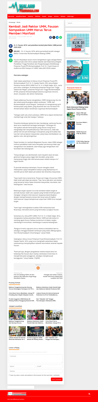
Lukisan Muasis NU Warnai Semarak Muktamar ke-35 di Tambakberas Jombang (47, 294)
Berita (10, 38)
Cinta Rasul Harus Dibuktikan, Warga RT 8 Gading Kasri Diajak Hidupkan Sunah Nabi (21, 294)
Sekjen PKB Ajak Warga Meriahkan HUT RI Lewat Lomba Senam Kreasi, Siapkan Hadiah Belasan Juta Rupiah (82, 113)
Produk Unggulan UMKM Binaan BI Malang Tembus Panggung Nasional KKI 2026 (21, 300)
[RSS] (38, 267)
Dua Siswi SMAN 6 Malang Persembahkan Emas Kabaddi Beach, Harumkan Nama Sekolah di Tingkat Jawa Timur (82, 123)
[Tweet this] (53, 37)
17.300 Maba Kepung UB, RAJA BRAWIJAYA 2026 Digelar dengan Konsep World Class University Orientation (82, 142)
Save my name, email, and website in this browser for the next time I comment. (35, 375)
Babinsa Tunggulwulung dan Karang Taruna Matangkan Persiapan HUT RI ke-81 (22, 288)
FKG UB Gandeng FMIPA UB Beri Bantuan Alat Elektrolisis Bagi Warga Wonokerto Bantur (25, 275)
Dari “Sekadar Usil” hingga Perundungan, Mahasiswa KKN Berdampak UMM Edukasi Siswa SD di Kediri (48, 300)
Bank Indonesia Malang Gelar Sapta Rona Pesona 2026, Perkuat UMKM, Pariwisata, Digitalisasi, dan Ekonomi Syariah (77, 108)
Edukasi (14, 38)
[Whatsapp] (60, 37)
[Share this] (50, 37)
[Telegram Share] (57, 37)
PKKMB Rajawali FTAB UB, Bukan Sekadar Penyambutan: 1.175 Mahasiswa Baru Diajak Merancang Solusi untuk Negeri (82, 132)
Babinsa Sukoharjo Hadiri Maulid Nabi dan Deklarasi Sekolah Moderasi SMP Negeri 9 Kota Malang (48, 288)
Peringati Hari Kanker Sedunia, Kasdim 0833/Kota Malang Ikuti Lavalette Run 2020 (52, 275)
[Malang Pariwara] (24, 7)
